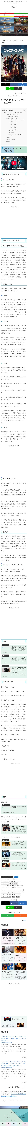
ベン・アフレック (16, 894)
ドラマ (23, 892)
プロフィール (21, 1115)
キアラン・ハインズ (7, 885)
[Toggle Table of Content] (23, 110)
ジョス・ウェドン (6, 892)
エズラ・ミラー (6, 883)
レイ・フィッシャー (7, 896)
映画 (14, 896)
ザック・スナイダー (17, 887)
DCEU (4, 876)
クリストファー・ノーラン (18, 885)
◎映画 (16, 876)
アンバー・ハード (6, 881)
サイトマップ (7, 1115)
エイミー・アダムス (16, 881)
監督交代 (12, 132)
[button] (18, 88)
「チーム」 (15, 126)
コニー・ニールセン (7, 887)
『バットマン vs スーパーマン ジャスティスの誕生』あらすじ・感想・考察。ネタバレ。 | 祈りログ (13, 1038)
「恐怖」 (15, 124)
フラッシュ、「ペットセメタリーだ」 (17, 135)
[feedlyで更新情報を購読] (7, 915)
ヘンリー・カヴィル (7, 894)
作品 (9, 137)
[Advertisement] (14, 222)
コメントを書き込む (14, 1087)
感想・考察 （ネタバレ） (14, 118)
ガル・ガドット (14, 883)
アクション (17, 879)
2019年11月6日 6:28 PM (6, 1067)
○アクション (10, 876)
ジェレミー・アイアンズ (18, 890)
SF (12, 879)
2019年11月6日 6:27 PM (6, 1042)
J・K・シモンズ (6, 879)
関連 (9, 141)
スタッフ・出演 (11, 139)
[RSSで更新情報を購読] (20, 915)
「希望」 (15, 129)
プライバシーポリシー (20, 1117)
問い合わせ (7, 1117)
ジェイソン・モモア (7, 890)
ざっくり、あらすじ (15, 116)
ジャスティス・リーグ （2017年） (13, 112)
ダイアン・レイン (15, 892)
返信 (25, 1057)
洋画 (18, 896)
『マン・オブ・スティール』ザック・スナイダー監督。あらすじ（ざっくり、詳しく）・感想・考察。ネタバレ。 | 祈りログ (13, 1063)
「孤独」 (15, 127)
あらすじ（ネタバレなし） (14, 114)
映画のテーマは (14, 122)
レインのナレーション (15, 130)
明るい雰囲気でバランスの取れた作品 (17, 120)
